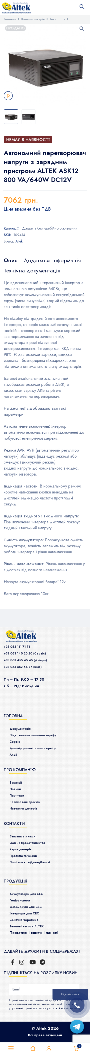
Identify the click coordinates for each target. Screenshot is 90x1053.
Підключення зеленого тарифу (33, 735)
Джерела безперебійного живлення (49, 228)
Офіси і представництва (27, 843)
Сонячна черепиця (24, 920)
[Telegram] (77, 1027)
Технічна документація (32, 270)
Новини (15, 789)
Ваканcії (16, 782)
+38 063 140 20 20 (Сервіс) (25, 653)
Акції (13, 754)
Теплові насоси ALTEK (27, 926)
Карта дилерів (21, 849)
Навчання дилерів (23, 808)
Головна (10, 19)
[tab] (10, 260)
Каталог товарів (33, 19)
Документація (20, 729)
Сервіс (15, 741)
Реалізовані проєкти (25, 802)
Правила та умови (23, 856)
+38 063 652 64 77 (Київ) (23, 667)
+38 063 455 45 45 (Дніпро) (25, 660)
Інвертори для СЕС (24, 913)
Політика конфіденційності (30, 862)
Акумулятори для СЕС (26, 894)
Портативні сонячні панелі (34, 932)
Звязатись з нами (22, 836)
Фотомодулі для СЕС (26, 907)
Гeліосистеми (20, 900)
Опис (10, 260)
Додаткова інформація (52, 260)
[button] (81, 28)
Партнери (17, 795)
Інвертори (57, 19)
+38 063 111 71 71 (17, 647)
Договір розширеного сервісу (33, 748)
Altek (19, 241)
